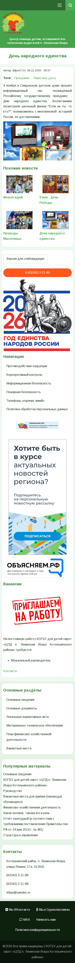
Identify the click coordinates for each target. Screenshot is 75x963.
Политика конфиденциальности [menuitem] (37, 929)
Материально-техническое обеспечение (34, 725)
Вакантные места (18, 748)
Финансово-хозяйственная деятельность (32, 807)
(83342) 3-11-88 (17, 883)
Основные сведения (20, 699)
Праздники (21, 78)
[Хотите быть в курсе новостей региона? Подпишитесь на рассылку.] (37, 497)
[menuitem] (18, 910)
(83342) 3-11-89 (17, 875)
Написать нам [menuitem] (46, 919)
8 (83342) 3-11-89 (37, 272)
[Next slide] (29, 184)
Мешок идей (13, 197)
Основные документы (21, 708)
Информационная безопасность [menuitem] (28, 383)
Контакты (10, 671)
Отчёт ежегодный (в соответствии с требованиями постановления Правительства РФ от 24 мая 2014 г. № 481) (35, 824)
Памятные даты (44, 78)
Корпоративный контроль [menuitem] (24, 374)
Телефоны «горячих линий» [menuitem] (25, 400)
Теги (6, 78)
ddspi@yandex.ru (18, 892)
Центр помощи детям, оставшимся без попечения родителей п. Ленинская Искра (37, 41)
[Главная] (37, 23)
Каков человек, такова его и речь (26, 813)
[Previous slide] (9, 184)
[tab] (15, 178)
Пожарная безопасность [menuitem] (23, 392)
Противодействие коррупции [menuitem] (26, 366)
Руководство (12, 791)
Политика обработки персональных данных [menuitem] (37, 409)
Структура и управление (20, 835)
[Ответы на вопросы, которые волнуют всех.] (37, 567)
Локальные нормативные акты (27, 716)
